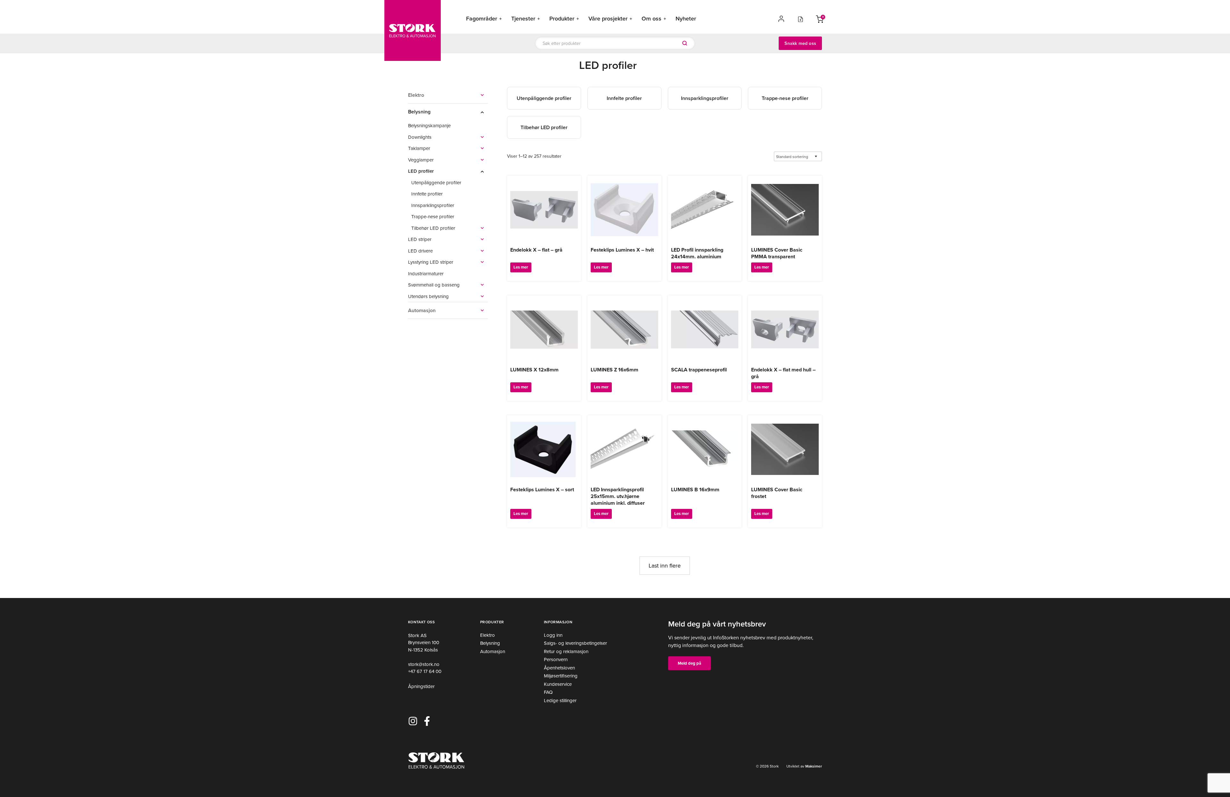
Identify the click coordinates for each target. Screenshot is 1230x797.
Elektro (487, 635)
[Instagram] (413, 721)
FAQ (548, 692)
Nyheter (686, 18)
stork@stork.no (423, 664)
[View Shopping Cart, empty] (820, 18)
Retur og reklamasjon (566, 651)
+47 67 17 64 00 (424, 671)
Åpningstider (421, 686)
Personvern (556, 659)
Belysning (490, 643)
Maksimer (813, 766)
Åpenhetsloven (559, 667)
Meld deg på (689, 663)
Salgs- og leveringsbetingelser (575, 643)
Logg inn (553, 635)
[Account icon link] (781, 18)
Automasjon (492, 651)
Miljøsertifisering (561, 675)
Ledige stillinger (560, 700)
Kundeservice (558, 684)
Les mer (520, 267)
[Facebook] (427, 721)
